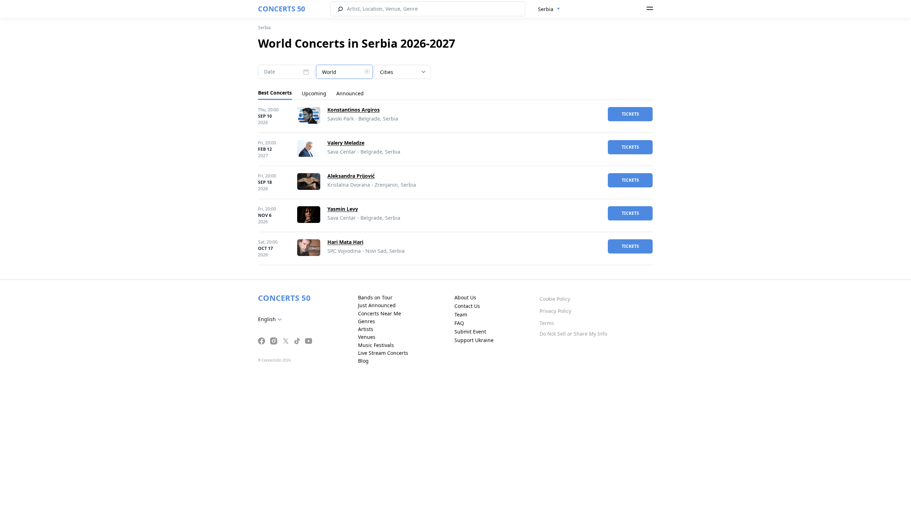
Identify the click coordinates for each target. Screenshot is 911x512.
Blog (363, 360)
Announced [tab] (350, 93)
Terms (546, 323)
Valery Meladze (345, 142)
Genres (366, 321)
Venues (366, 337)
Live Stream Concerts (383, 353)
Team (460, 314)
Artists (365, 329)
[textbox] (344, 72)
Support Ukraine (474, 340)
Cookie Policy (554, 298)
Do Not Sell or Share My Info (573, 333)
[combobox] (549, 9)
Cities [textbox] (386, 72)
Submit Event (470, 331)
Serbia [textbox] (545, 9)
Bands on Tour (375, 297)
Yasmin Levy (342, 209)
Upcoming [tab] (314, 93)
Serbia (264, 28)
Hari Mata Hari (345, 242)
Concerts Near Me (379, 313)
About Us (465, 297)
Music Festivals (376, 345)
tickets (630, 114)
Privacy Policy (555, 311)
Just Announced (377, 305)
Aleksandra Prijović (351, 175)
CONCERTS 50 (281, 9)
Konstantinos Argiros (353, 109)
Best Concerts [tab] (275, 92)
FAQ (459, 323)
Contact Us (467, 306)
